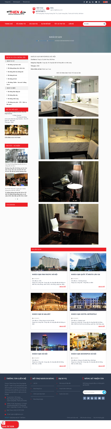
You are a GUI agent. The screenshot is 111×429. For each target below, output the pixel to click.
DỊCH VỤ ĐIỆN (11, 88)
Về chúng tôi (16, 2)
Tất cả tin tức (26, 2)
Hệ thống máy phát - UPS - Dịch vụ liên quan (17, 103)
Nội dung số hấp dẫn (65, 383)
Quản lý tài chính (63, 394)
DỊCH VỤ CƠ (10, 61)
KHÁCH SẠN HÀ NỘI (39, 354)
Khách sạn (51, 40)
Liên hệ (71, 24)
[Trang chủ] (16, 12)
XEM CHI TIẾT (62, 286)
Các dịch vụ (33, 24)
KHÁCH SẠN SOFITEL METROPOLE (84, 314)
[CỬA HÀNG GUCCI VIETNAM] (16, 123)
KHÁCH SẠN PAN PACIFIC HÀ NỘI (44, 274)
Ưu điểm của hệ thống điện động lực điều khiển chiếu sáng (15, 165)
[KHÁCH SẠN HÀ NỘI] (49, 341)
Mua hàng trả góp (38, 399)
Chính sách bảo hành (39, 394)
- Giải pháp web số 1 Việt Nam (15, 417)
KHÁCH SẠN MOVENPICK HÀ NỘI (83, 354)
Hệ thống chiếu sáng (12, 98)
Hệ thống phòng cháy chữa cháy (16, 68)
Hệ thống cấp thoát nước (14, 64)
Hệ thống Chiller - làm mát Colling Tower (16, 83)
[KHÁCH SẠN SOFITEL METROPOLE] (88, 301)
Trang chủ (8, 2)
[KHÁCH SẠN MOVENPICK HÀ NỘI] (88, 341)
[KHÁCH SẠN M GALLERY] (49, 301)
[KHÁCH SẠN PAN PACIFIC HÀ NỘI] (49, 262)
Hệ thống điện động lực (13, 91)
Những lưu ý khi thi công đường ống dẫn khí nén (15, 189)
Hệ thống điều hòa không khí (15, 71)
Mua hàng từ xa (37, 388)
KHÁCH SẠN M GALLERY (41, 314)
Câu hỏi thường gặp (98, 417)
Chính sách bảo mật (72, 417)
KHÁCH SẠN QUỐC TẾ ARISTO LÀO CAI (85, 274)
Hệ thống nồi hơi (12, 79)
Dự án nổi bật (46, 24)
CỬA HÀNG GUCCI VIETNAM (12, 130)
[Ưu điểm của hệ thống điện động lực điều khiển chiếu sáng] (16, 156)
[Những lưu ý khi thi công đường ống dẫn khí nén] (16, 180)
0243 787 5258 (8, 426)
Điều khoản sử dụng (85, 417)
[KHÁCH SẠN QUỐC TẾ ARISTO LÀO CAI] (88, 262)
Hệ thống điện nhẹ (12, 95)
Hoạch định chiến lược (65, 388)
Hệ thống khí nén (12, 75)
